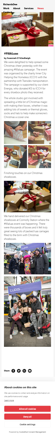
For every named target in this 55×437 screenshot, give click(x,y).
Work (6, 8)
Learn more (9, 400)
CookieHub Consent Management (32, 432)
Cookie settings (27, 424)
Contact (7, 12)
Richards (10, 4)
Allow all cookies (27, 408)
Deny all (27, 416)
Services (28, 8)
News (40, 8)
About (16, 8)
